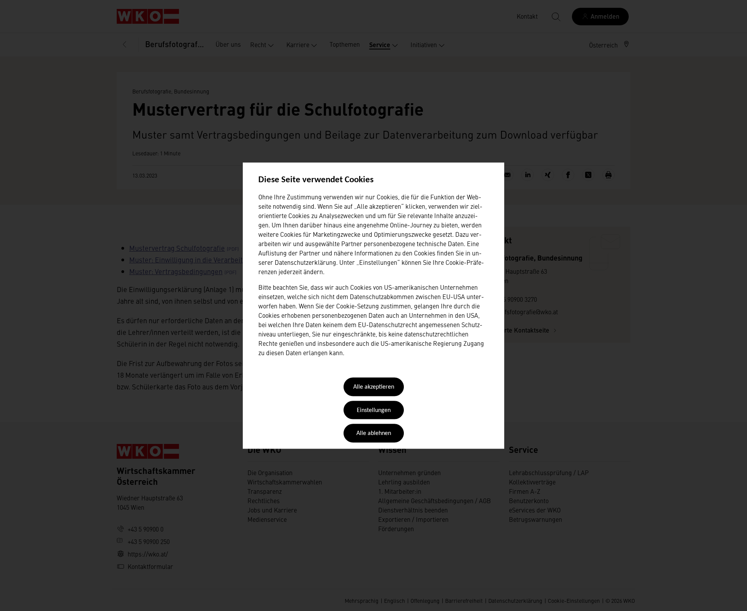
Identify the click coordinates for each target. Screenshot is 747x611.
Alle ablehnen (373, 434)
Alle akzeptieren (373, 387)
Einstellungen (374, 410)
